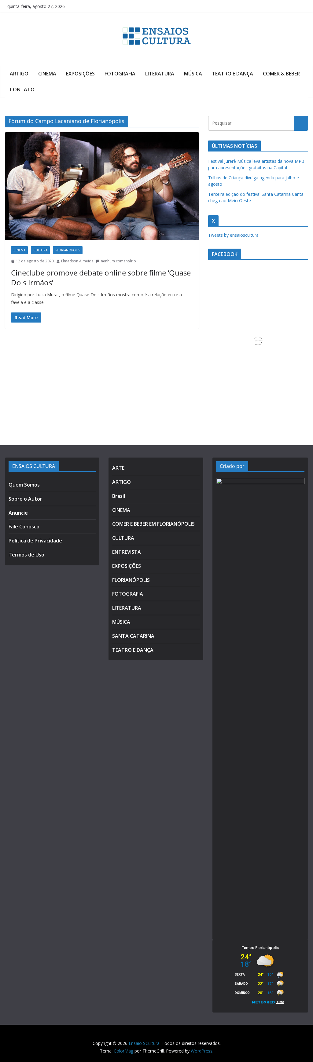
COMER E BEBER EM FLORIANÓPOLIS (153, 523)
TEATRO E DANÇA (232, 73)
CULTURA (40, 250)
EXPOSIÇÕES (80, 73)
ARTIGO (19, 73)
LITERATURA (159, 73)
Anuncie (18, 512)
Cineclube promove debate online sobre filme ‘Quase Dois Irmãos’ (101, 277)
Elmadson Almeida (77, 261)
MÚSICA (193, 73)
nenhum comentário (118, 261)
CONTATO (22, 89)
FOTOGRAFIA (120, 73)
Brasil (118, 496)
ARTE (118, 468)
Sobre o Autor (25, 498)
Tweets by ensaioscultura (233, 235)
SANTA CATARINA (133, 636)
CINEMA (47, 73)
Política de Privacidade (35, 540)
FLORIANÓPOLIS (67, 250)
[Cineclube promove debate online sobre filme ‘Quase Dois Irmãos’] (102, 186)
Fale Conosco (24, 526)
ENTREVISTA (126, 552)
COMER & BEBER (281, 73)
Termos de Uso (26, 554)
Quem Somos (24, 484)
